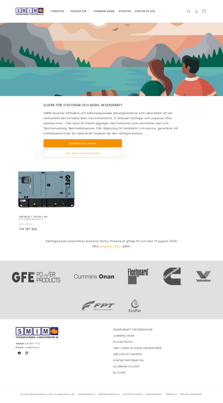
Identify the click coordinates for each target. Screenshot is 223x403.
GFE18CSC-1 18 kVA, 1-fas (33, 216)
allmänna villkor (110, 246)
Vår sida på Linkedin (127, 354)
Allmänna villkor (126, 366)
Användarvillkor (154, 394)
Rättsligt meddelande (191, 394)
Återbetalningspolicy (109, 394)
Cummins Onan (123, 335)
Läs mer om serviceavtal (83, 153)
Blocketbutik (123, 341)
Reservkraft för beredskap (133, 329)
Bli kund (119, 372)
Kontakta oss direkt (82, 143)
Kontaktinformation (128, 360)
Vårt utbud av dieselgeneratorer (137, 348)
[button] (58, 11)
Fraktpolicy (171, 394)
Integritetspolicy (86, 394)
